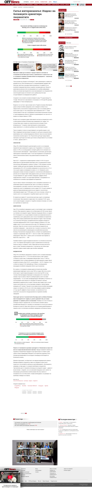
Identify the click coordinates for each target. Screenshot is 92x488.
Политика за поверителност (53, 474)
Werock (39, 481)
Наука (37, 2)
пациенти (35, 380)
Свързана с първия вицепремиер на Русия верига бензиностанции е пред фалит (68, 426)
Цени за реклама (25, 472)
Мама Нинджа (46, 481)
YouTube (24, 385)
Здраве (49, 4)
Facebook (29, 385)
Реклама (23, 470)
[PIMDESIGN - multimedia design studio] (83, 485)
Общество (23, 4)
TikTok (34, 385)
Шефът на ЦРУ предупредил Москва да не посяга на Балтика (26, 66)
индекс (30, 380)
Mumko (61, 422)
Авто (50, 2)
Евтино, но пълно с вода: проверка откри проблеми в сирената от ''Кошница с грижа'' (49, 66)
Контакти (23, 468)
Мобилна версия (25, 476)
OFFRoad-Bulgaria (32, 481)
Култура (62, 4)
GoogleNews (17, 385)
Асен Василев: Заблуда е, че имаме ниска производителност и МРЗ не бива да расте (71, 62)
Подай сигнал (54, 481)
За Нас (37, 472)
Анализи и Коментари (28, 7)
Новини (15, 7)
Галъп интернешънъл (18, 380)
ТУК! (36, 425)
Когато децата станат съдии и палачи (71, 47)
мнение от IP (62, 433)
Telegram (16, 387)
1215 (60, 429)
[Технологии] (55, 2)
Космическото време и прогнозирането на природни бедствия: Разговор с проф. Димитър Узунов (71, 30)
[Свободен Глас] (74, 5)
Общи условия (53, 468)
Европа (67, 4)
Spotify (46, 385)
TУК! (29, 424)
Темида (36, 4)
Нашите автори (55, 4)
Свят (12, 4)
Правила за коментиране (53, 471)
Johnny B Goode (63, 425)
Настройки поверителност (53, 477)
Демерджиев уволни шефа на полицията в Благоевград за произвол (71, 16)
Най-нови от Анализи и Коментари (24, 62)
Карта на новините (68, 468)
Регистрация (38, 470)
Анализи (44, 4)
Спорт (32, 2)
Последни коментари (67, 419)
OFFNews (16, 19)
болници (26, 380)
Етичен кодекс (67, 470)
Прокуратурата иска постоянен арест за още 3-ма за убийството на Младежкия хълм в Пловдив (68, 430)
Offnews (26, 2)
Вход (36, 468)
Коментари (19, 419)
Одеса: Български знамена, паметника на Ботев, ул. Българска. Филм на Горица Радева (71, 76)
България (8, 4)
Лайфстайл (43, 2)
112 (39, 4)
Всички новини (68, 37)
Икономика (30, 4)
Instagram (40, 385)
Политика (17, 4)
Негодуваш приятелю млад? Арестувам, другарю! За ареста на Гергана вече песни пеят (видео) (71, 23)
